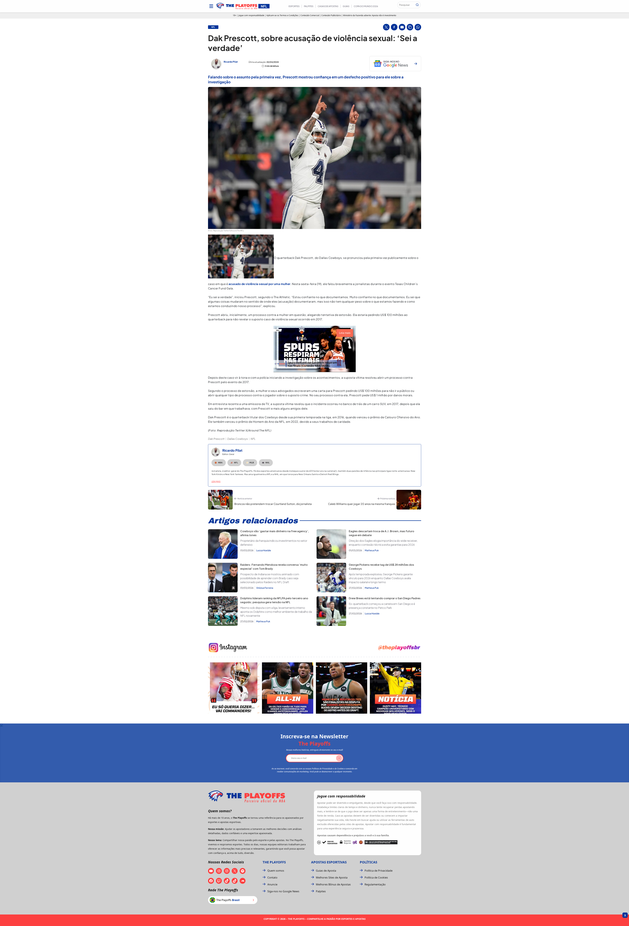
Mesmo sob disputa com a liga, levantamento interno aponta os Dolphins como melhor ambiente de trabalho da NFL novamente (276, 611)
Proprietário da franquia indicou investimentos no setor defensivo (273, 542)
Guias (346, 6)
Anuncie (272, 884)
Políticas (368, 862)
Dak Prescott (216, 438)
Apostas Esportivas (329, 862)
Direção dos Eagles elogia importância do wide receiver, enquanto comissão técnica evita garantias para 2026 (383, 542)
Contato (272, 877)
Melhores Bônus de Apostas (333, 884)
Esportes (294, 6)
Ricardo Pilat (231, 61)
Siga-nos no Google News (283, 891)
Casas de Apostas (328, 6)
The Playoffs (274, 862)
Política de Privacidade (379, 870)
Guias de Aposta (326, 870)
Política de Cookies (376, 877)
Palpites (308, 6)
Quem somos (275, 870)
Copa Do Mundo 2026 (366, 6)
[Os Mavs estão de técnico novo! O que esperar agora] (395, 688)
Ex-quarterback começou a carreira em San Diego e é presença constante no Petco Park (382, 605)
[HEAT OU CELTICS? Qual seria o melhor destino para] (341, 688)
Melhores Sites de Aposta (331, 877)
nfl (213, 27)
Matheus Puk (372, 550)
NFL (253, 438)
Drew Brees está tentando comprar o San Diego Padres (384, 598)
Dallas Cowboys (237, 438)
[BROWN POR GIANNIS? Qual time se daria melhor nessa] (287, 688)
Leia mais (216, 481)
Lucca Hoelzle (263, 550)
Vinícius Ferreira (264, 587)
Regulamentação (375, 884)
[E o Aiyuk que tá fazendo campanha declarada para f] (233, 688)
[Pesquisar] (417, 4)
